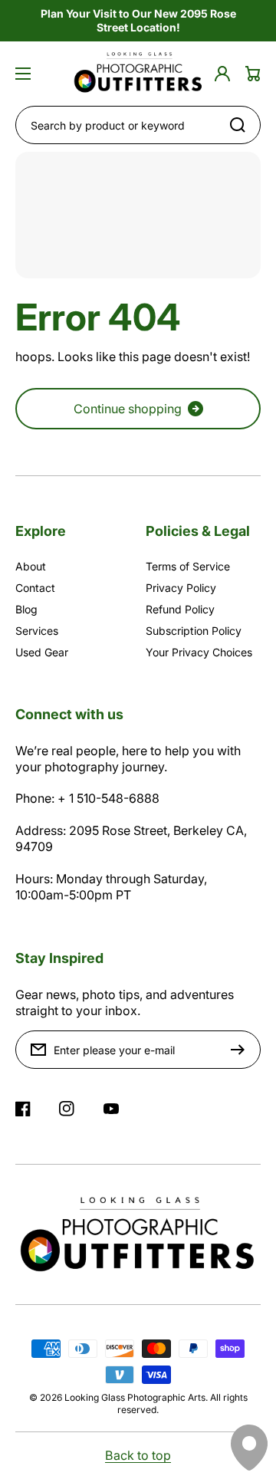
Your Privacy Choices (199, 652)
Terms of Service (188, 566)
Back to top (138, 1455)
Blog (26, 609)
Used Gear (41, 652)
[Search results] (241, 125)
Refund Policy (180, 609)
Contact (35, 587)
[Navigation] (23, 73)
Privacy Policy (181, 587)
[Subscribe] (241, 1049)
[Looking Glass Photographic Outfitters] (138, 73)
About (30, 566)
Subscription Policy (194, 630)
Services (36, 630)
